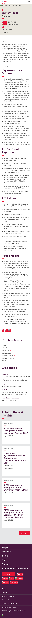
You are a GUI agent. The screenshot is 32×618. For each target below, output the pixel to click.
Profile (4, 41)
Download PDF (7, 30)
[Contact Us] (14, 582)
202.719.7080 (12, 22)
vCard (7, 27)
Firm (4, 560)
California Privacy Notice (9, 607)
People (5, 547)
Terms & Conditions (8, 596)
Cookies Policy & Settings (9, 603)
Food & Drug (5, 350)
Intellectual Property (7, 355)
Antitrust (4, 348)
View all (23, 533)
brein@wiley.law (13, 24)
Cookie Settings (10, 1)
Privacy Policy (6, 600)
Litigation (4, 345)
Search (24, 2)
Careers (5, 564)
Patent (3, 361)
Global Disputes (6, 353)
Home (3, 589)
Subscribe (7, 574)
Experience (5, 66)
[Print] (6, 330)
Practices (6, 551)
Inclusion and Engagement (15, 568)
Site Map (4, 592)
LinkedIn (5, 32)
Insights (6, 556)
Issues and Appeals (7, 358)
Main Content (11, 1)
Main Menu (11, 1)
